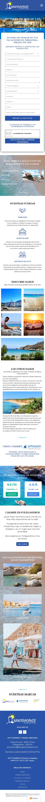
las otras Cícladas (22, 677)
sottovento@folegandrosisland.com (22, 747)
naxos (22, 589)
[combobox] (8, 133)
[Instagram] (24, 732)
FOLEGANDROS (22, 618)
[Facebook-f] (20, 732)
